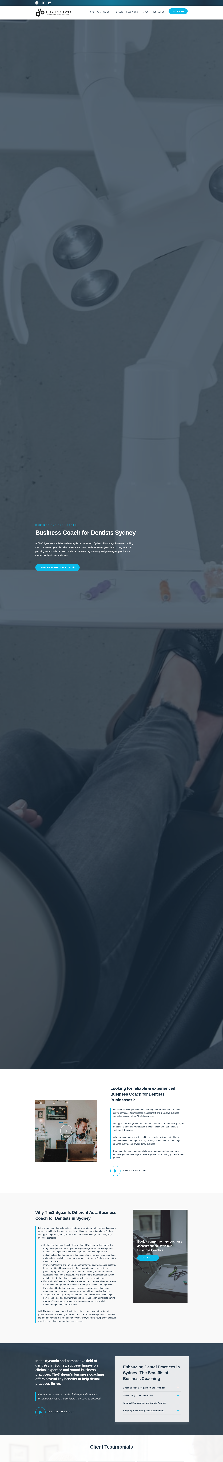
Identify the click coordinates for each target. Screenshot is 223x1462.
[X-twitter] (43, 3)
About (146, 12)
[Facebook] (37, 3)
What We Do (103, 12)
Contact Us (159, 12)
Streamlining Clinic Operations (138, 1395)
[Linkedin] (49, 3)
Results (119, 12)
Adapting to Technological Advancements (143, 1411)
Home (91, 12)
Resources (132, 12)
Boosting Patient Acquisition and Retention (144, 1388)
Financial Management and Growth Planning (144, 1403)
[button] (66, 1130)
